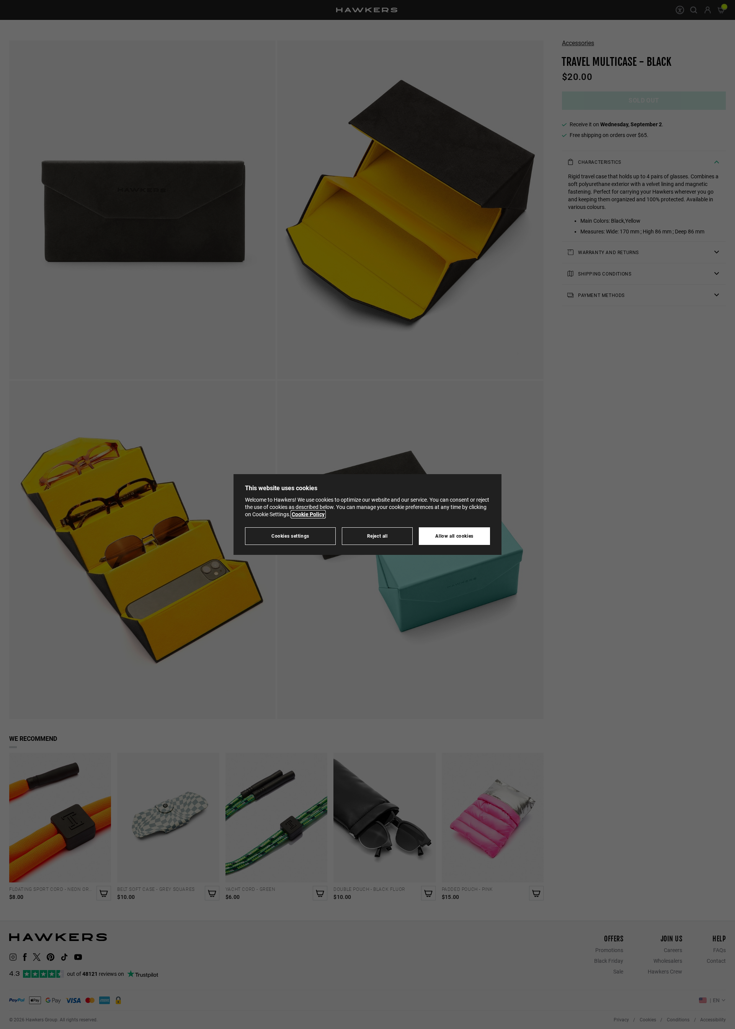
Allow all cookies (454, 536)
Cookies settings (290, 536)
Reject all (377, 536)
